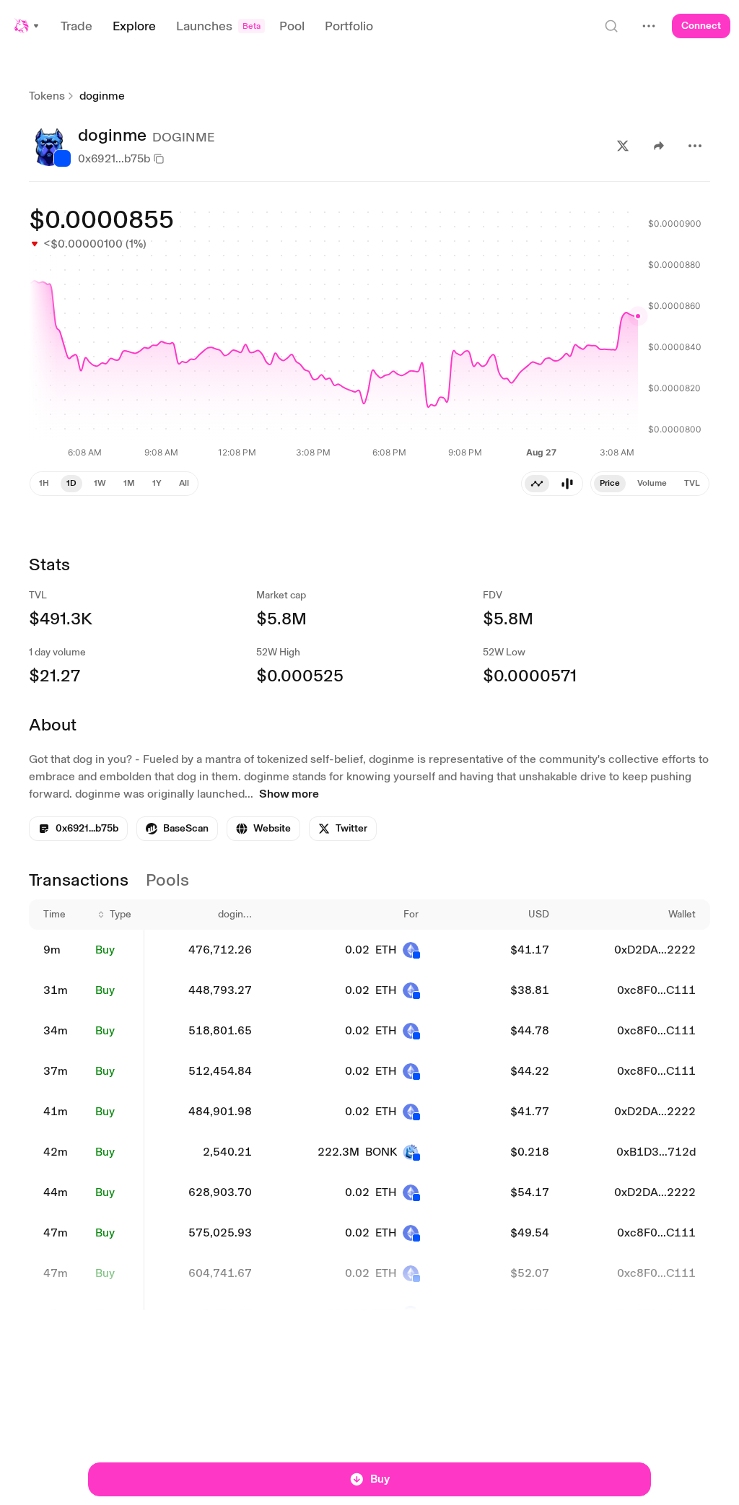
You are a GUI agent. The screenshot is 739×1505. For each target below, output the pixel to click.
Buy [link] (105, 949)
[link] (177, 828)
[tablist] (552, 483)
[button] (27, 26)
